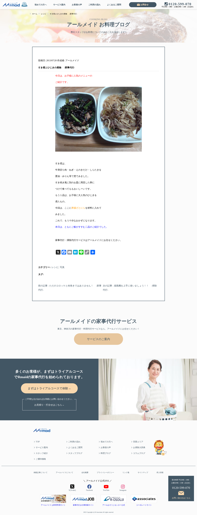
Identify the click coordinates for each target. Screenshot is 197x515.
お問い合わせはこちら (181, 498)
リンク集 (125, 472)
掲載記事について (40, 472)
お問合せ (144, 5)
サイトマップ (143, 472)
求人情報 (159, 472)
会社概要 (84, 472)
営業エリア (138, 442)
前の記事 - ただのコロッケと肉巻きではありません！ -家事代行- (69, 287)
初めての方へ (41, 5)
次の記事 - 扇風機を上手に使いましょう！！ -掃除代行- (130, 287)
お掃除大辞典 (139, 447)
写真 (62, 267)
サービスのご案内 (98, 339)
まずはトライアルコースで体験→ (49, 388)
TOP (38, 442)
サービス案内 (59, 5)
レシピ (54, 267)
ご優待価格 (41, 459)
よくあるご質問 (114, 5)
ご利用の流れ (94, 5)
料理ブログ (106, 453)
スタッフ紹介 (42, 453)
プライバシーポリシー (105, 472)
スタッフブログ (75, 453)
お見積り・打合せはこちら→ (49, 405)
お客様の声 (77, 5)
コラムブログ (139, 453)
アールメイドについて (64, 472)
